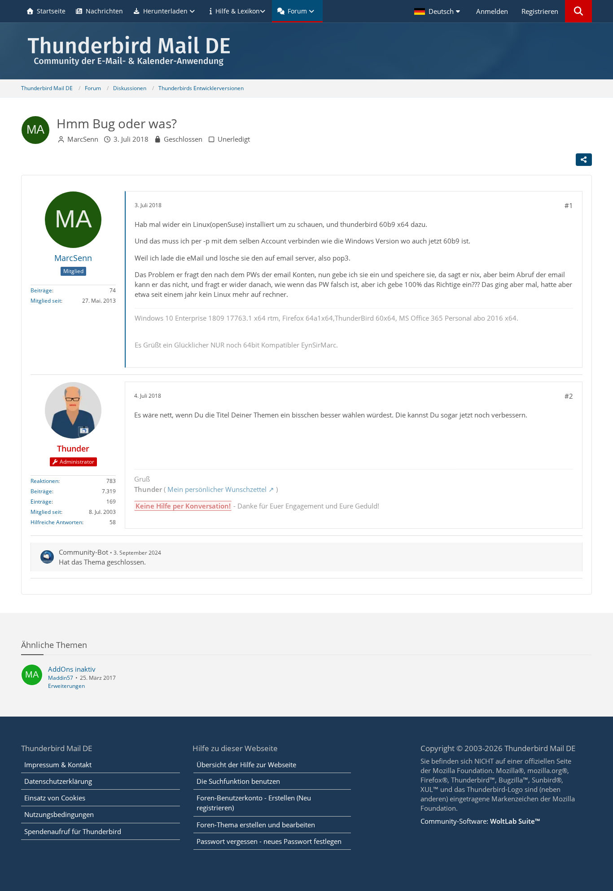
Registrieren (539, 11)
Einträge (41, 501)
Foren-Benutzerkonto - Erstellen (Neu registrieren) (254, 802)
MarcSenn (82, 139)
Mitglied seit (46, 300)
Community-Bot (83, 552)
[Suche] (578, 11)
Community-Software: (480, 821)
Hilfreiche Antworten (56, 522)
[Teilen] (584, 159)
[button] (438, 11)
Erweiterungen (66, 686)
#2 (569, 395)
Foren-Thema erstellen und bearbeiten (256, 824)
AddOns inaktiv (72, 669)
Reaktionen (44, 481)
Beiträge (41, 290)
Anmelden (492, 11)
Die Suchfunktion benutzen (238, 781)
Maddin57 (60, 678)
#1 (569, 205)
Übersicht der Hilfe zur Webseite (246, 764)
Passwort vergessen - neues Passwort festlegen (269, 841)
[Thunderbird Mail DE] (306, 50)
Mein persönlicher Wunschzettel (217, 489)
